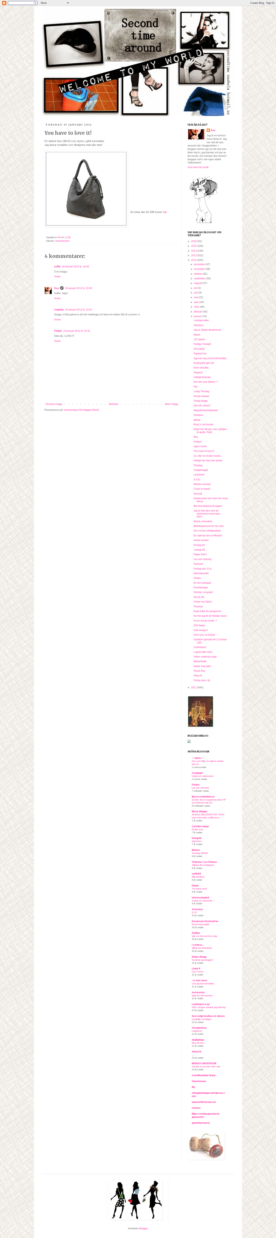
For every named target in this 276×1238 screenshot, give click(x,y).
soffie (57, 266)
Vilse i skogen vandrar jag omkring (208, 1007)
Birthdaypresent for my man (209, 526)
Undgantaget (201, 470)
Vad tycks (196, 841)
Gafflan (196, 933)
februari (198, 311)
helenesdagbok (200, 897)
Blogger (143, 1228)
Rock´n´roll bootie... (204, 424)
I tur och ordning (202, 559)
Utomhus (198, 325)
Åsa (56, 288)
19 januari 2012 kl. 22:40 (78, 288)
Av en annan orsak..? (205, 620)
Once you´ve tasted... (205, 634)
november (200, 269)
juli (196, 288)
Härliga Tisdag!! (202, 344)
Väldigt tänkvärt (202, 377)
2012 (194, 260)
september (200, 278)
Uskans (196, 1108)
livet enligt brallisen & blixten (208, 1016)
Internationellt (201, 573)
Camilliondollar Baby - (204, 1075)
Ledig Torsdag (201, 391)
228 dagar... (200, 625)
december (200, 264)
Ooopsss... (199, 415)
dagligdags (198, 1039)
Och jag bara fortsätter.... (204, 983)
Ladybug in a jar (201, 1004)
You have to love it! (204, 451)
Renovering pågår (200, 924)
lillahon (196, 850)
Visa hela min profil (198, 167)
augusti (198, 283)
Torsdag (198, 465)
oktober (198, 273)
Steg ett (198, 675)
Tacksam (198, 563)
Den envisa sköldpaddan (207, 530)
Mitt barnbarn (198, 877)
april (196, 302)
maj (196, 297)
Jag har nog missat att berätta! (210, 358)
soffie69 (196, 873)
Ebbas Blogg (199, 956)
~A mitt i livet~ (200, 980)
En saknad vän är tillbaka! (208, 535)
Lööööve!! (199, 474)
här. (165, 212)
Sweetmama (199, 1081)
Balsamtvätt (200, 661)
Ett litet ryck (197, 829)
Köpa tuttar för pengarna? (208, 611)
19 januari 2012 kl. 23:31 (76, 330)
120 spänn (199, 339)
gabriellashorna (201, 1123)
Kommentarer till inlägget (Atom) (81, 410)
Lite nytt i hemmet (200, 788)
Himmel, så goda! (203, 592)
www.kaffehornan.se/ (204, 1102)
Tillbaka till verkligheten (203, 865)
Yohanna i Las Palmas (204, 862)
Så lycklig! (199, 348)
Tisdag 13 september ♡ (203, 900)
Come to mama (202, 488)
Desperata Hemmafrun (205, 921)
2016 (194, 241)
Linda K (196, 968)
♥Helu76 (196, 1051)
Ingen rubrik (200, 446)
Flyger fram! (200, 554)
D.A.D (197, 479)
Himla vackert (201, 540)
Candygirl (197, 773)
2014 (194, 250)
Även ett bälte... (202, 367)
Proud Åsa (199, 670)
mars (197, 306)
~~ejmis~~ (198, 758)
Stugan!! (198, 372)
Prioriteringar (201, 587)
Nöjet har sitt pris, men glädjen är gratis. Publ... (210, 430)
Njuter (197, 334)
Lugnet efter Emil (203, 652)
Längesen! (197, 1031)
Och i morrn (197, 971)
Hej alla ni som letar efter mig (206, 1066)
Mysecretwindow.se (203, 796)
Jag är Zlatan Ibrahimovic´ (208, 329)
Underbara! (200, 647)
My (193, 1087)
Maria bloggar (200, 811)
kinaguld (196, 838)
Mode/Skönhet (62, 241)
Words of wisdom (203, 521)
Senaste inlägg (53, 404)
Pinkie (195, 885)
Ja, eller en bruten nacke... (208, 455)
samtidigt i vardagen (201, 1019)
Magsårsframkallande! (206, 410)
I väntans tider (201, 320)
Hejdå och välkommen (203, 776)
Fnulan (58, 330)
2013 (194, 255)
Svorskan (197, 909)
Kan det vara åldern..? (206, 381)
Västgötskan (199, 1027)
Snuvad (198, 493)
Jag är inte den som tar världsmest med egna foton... (207, 513)
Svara (57, 276)
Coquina (59, 309)
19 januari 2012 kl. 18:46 (75, 266)
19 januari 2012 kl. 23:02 (78, 309)
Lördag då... (200, 549)
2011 (194, 687)
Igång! (197, 419)
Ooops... (198, 578)
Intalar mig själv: (202, 666)
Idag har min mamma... (203, 995)
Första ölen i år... (203, 680)
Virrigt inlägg (201, 400)
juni (196, 292)
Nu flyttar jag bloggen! (202, 960)
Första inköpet (201, 396)
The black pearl (199, 888)
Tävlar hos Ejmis (203, 601)
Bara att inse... (199, 1043)
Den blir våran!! (202, 405)
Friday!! (198, 441)
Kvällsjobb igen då (204, 363)
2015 (194, 246)
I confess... (198, 945)
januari (198, 316)
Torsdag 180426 (200, 853)
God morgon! (201, 630)
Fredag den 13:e (203, 568)
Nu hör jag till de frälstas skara (210, 615)
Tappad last (200, 353)
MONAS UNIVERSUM (204, 1063)
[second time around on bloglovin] (204, 222)
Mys (196, 436)
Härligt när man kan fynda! (208, 460)
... (193, 1055)
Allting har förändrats (202, 948)
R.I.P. (194, 912)
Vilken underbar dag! (205, 656)
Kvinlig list (199, 545)
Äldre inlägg (171, 404)
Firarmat (198, 606)
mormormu (198, 992)
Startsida (113, 404)
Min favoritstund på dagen (208, 506)
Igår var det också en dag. (205, 936)
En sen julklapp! (202, 582)
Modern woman (202, 484)
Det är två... (200, 597)
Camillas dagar (200, 826)
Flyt (195, 386)
